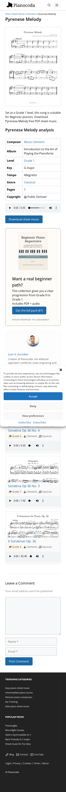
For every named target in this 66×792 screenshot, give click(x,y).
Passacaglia (11, 725)
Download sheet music (24, 219)
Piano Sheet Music (14, 14)
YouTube (38, 754)
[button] (60, 370)
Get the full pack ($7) (29, 310)
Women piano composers (18, 697)
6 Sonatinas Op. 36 (22, 541)
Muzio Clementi (34, 142)
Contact (23, 754)
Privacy (17, 763)
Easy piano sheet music (17, 688)
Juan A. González (18, 354)
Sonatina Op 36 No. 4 (24, 430)
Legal (8, 763)
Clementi (31, 14)
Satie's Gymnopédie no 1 (18, 734)
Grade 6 (16, 436)
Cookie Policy (24, 422)
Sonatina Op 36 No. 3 (24, 486)
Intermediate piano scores (19, 692)
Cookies (27, 763)
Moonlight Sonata (14, 730)
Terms (36, 763)
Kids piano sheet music (17, 706)
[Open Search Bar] (49, 5)
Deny (33, 406)
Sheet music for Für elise (18, 743)
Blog (11, 754)
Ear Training (11, 701)
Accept (33, 396)
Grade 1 (29, 161)
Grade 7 (16, 491)
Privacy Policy (39, 422)
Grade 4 (16, 546)
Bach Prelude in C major (17, 739)
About (45, 763)
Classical (29, 182)
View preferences (33, 415)
